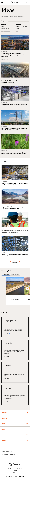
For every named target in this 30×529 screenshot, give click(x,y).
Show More (15, 262)
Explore (6, 333)
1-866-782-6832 (9, 451)
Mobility (17, 28)
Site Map (15, 472)
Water (17, 31)
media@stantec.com (15, 454)
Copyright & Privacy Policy (15, 468)
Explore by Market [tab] (15, 274)
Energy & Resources (5, 31)
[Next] (27, 288)
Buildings (3, 24)
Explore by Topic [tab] (6, 274)
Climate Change (5, 28)
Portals (15, 470)
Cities (2, 26)
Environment (18, 24)
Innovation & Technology (21, 26)
